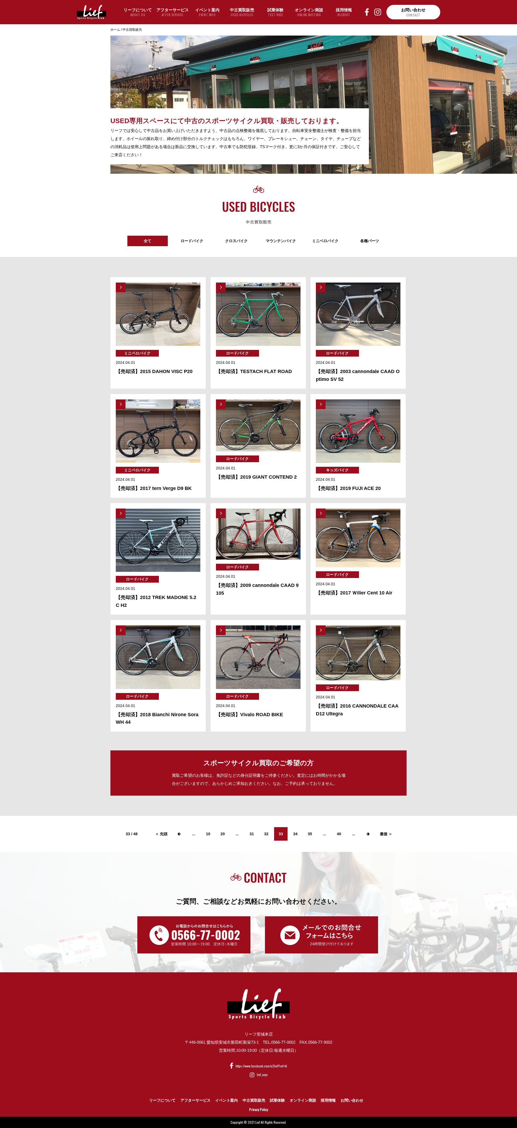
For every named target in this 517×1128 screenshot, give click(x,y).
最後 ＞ (386, 834)
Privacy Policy (258, 1109)
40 (339, 834)
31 (252, 834)
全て (147, 241)
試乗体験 (277, 1100)
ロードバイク (192, 241)
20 (223, 834)
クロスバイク (236, 241)
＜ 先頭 (161, 834)
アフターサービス (195, 1100)
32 (266, 834)
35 (310, 834)
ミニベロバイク (325, 241)
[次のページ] (368, 834)
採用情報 (328, 1100)
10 (208, 834)
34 (295, 834)
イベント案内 (226, 1100)
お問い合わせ (352, 1100)
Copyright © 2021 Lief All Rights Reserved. (258, 1122)
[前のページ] (179, 834)
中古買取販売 (254, 1100)
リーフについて (162, 1100)
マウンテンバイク (281, 241)
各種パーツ (369, 241)
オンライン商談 (303, 1100)
